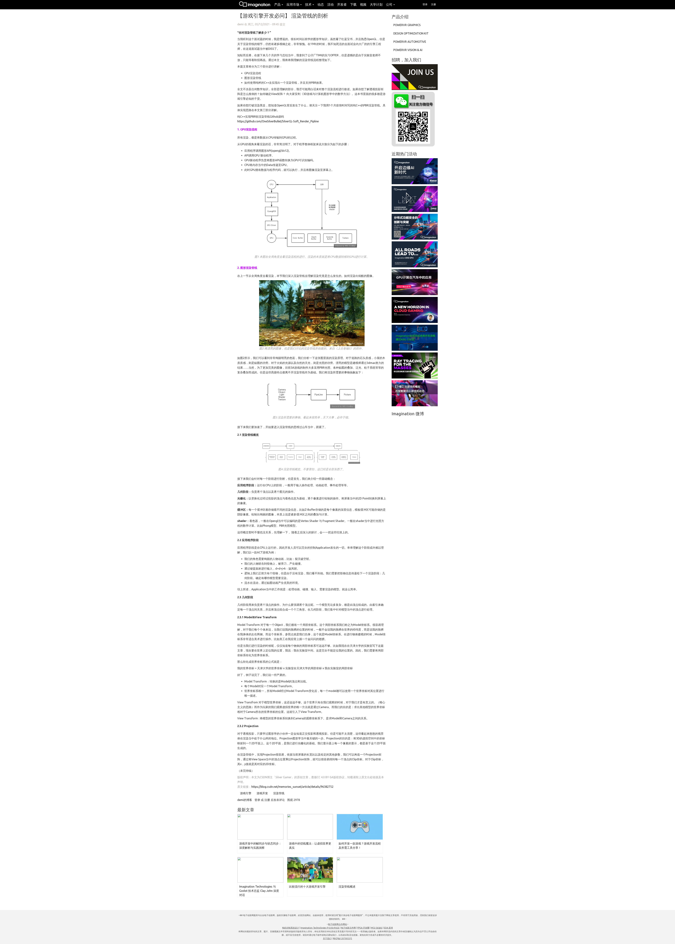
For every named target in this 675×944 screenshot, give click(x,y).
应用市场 (293, 4)
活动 (330, 4)
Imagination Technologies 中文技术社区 (320, 928)
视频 (363, 4)
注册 (433, 4)
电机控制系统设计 (290, 928)
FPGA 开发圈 (363, 928)
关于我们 (327, 938)
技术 (308, 4)
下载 (353, 4)
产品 (277, 4)
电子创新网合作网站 (337, 924)
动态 (320, 4)
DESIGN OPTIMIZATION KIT (411, 33)
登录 (425, 4)
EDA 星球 (388, 928)
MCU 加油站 (376, 928)
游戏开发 (262, 793)
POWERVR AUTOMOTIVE (409, 41)
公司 (389, 4)
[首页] (254, 4)
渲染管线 (278, 793)
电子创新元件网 (348, 928)
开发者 (342, 4)
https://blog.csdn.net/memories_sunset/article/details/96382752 (292, 786)
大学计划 (376, 4)
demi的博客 (244, 799)
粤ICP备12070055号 (342, 938)
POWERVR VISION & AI (407, 50)
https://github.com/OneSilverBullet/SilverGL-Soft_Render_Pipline (278, 121)
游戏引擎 (245, 793)
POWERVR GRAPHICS (407, 25)
